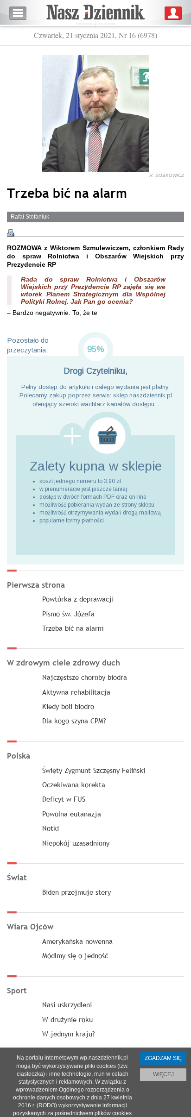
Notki (50, 828)
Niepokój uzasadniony (75, 842)
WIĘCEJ (163, 1074)
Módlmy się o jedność (75, 955)
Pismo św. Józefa (68, 613)
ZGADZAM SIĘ (163, 1058)
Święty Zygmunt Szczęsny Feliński (93, 770)
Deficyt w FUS (63, 798)
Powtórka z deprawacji (78, 598)
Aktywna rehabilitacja (76, 692)
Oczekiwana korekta (73, 784)
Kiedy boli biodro (68, 706)
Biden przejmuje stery (76, 892)
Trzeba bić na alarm (72, 628)
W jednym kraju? (68, 1033)
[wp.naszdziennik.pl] (95, 13)
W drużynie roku (67, 1019)
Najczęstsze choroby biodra (84, 677)
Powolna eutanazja (71, 813)
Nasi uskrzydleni (67, 1004)
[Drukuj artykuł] (10, 233)
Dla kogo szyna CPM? (74, 720)
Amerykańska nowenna (77, 941)
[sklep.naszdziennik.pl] (95, 435)
